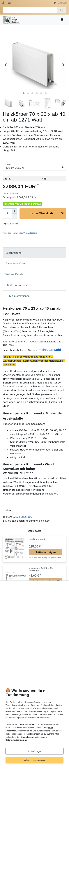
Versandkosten (30, 233)
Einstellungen (34, 751)
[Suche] (61, 10)
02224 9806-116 (22, 516)
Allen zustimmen (34, 760)
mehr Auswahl (49, 350)
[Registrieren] (10, 3)
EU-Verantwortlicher (17, 285)
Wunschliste (12, 223)
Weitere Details (14, 274)
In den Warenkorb (42, 213)
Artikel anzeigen (46, 552)
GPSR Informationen (18, 295)
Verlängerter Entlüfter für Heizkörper (41, 569)
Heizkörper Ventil (37, 539)
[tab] (34, 252)
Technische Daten (16, 263)
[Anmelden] (3, 3)
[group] (16, 549)
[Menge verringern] (14, 216)
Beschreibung (14, 252)
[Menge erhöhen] (14, 211)
